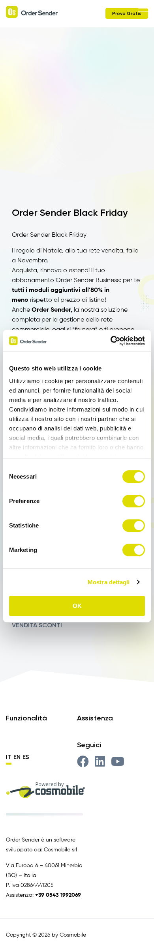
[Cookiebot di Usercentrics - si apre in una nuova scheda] (111, 341)
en (17, 757)
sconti (50, 625)
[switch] (133, 501)
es (26, 757)
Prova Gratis (126, 13)
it (8, 757)
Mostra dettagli (109, 582)
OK (77, 605)
